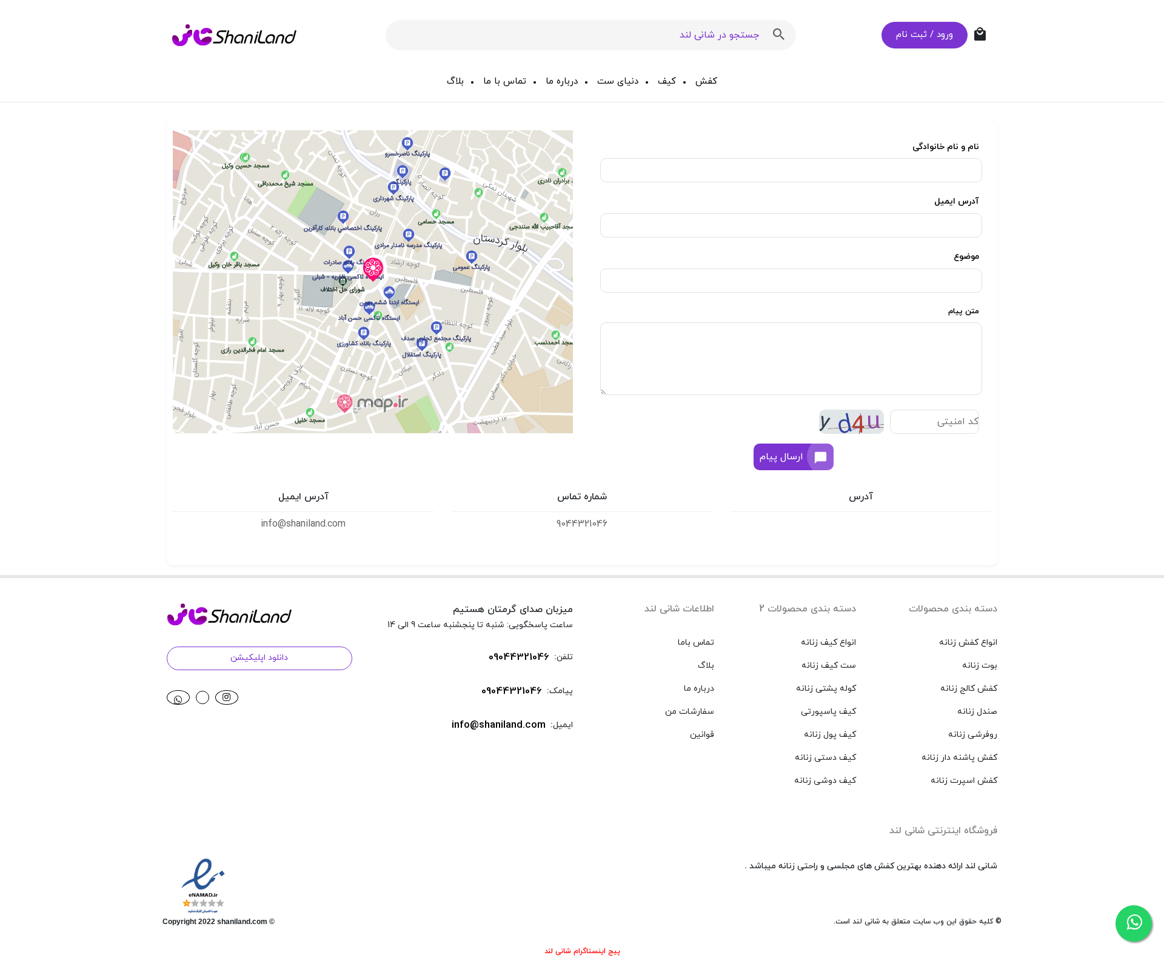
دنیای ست (617, 81)
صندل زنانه (977, 711)
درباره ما (562, 81)
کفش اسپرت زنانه (964, 781)
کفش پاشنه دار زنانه (959, 757)
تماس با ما (504, 81)
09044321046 (519, 657)
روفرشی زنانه (972, 734)
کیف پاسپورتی (828, 711)
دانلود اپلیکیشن (259, 658)
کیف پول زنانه (830, 734)
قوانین (702, 734)
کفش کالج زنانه (968, 688)
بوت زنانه (979, 665)
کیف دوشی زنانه (825, 781)
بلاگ (455, 81)
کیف (667, 81)
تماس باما (696, 642)
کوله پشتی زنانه (826, 688)
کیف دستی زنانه (825, 757)
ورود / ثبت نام (924, 34)
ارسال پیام (781, 457)
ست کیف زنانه (828, 665)
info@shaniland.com (499, 725)
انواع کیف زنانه (828, 642)
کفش (706, 81)
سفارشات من (689, 711)
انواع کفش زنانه (968, 642)
